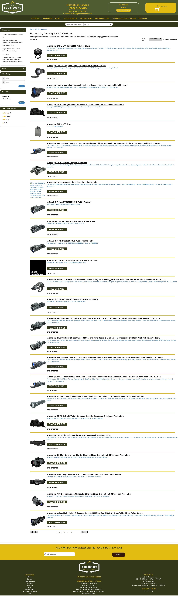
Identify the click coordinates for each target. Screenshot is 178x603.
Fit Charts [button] (143, 18)
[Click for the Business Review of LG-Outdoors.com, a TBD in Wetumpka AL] (4, 599)
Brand (4, 69)
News (29, 587)
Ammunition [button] (47, 18)
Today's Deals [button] (86, 18)
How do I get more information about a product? (89, 591)
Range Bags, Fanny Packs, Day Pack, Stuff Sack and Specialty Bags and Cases (12, 59)
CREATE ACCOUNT (123, 10)
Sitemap (29, 579)
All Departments (41, 29)
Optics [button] (57, 18)
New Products (8, 45)
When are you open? (89, 585)
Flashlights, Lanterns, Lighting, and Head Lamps (12, 41)
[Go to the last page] (87, 532)
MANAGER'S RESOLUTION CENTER (89, 577)
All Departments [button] (70, 18)
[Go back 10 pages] (37, 532)
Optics (5, 54)
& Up (7, 113)
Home (32, 29)
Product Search (30, 581)
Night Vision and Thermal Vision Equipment (11, 50)
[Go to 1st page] (31, 532)
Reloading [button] (35, 18)
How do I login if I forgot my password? (89, 589)
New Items (7, 99)
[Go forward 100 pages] (84, 532)
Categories (6, 30)
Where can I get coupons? (89, 583)
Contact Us (67, 14)
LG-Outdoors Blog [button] (102, 18)
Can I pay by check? (89, 593)
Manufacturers (29, 589)
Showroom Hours (85, 14)
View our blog (148, 591)
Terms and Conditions (30, 591)
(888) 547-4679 (78, 8)
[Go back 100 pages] (34, 532)
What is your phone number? (89, 587)
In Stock (6, 96)
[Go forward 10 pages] (82, 532)
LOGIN (123, 7)
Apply (21, 86)
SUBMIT (118, 554)
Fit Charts (29, 583)
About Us (30, 585)
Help (75, 14)
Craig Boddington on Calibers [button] (124, 18)
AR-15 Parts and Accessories (12, 35)
